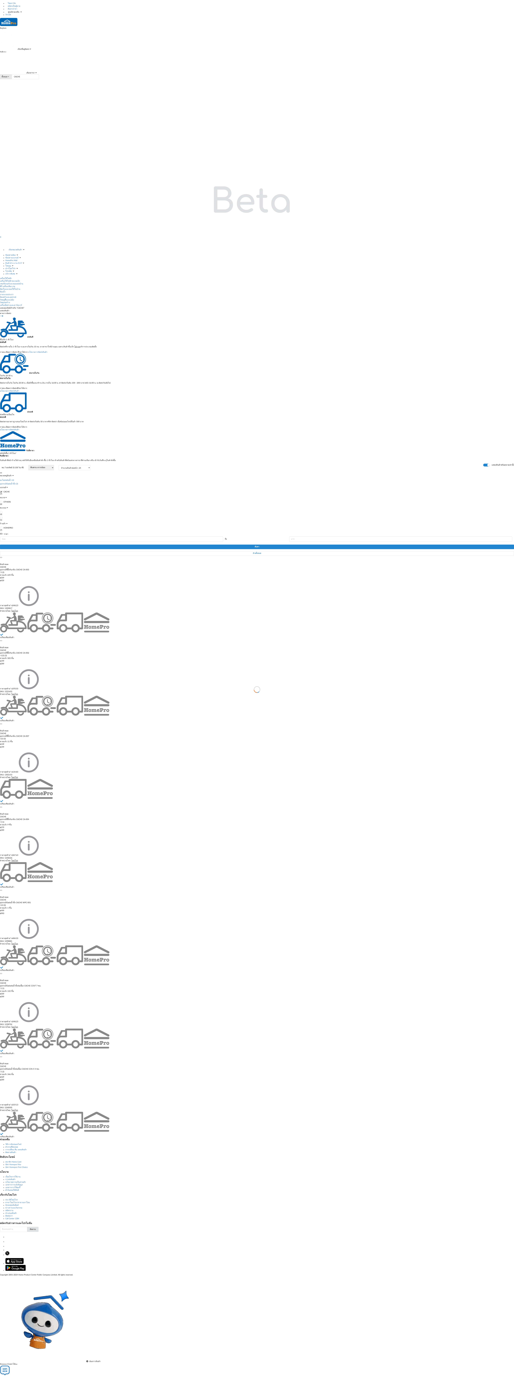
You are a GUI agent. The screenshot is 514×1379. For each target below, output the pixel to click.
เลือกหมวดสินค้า (15, 250)
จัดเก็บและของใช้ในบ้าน (10, 289)
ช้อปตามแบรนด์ (11, 258)
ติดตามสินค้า (10, 1152)
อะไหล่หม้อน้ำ (5, 480)
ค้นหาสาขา (12, 9)
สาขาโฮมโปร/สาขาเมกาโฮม (17, 1202)
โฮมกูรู (8, 266)
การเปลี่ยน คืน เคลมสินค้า (16, 1150)
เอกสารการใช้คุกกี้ (12, 1187)
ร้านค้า (3, 524)
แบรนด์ (3, 487)
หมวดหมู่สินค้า (6, 476)
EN (9, 15)
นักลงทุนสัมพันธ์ (12, 1205)
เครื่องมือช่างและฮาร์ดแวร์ (11, 305)
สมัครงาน (9, 1210)
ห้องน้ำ (3, 292)
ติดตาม (33, 1229)
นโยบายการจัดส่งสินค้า (37, 352)
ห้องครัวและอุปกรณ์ (8, 297)
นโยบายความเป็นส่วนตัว (15, 1182)
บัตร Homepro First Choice (16, 1167)
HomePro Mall (11, 260)
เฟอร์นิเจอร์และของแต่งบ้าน (11, 284)
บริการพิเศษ (10, 274)
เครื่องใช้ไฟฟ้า (6, 278)
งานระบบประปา (7, 294)
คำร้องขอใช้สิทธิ (12, 1190)
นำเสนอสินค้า (11, 1213)
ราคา (6, 534)
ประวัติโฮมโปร (11, 1200)
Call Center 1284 (12, 1219)
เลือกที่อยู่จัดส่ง (23, 49)
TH (6, 15)
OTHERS (7, 502)
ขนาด (2, 498)
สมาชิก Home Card (13, 1162)
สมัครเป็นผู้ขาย (13, 6)
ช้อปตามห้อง (10, 255)
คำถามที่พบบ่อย (11, 1147)
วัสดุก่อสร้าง (5, 303)
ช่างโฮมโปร (10, 268)
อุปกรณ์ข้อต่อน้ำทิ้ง (7, 484)
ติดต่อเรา (9, 1216)
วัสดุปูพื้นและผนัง (7, 300)
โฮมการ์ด (11, 3)
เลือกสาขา (30, 73)
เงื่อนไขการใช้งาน (12, 1177)
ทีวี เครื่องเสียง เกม (7, 286)
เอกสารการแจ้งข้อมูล (14, 1185)
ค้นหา (257, 547)
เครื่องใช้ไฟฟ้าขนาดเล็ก (10, 281)
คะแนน (3, 508)
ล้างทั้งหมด (257, 553)
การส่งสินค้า (10, 1179)
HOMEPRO (8, 528)
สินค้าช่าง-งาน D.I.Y (13, 263)
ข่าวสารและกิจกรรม (13, 1208)
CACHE (6, 492)
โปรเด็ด (8, 271)
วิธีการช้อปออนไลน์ (13, 1144)
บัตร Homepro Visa (13, 1165)
